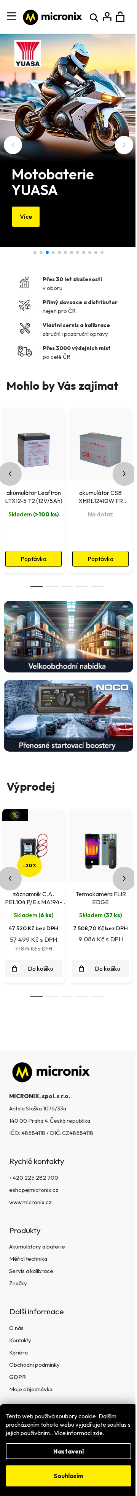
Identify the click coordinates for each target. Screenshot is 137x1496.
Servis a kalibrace (31, 1271)
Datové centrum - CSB (35, 252)
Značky (18, 1283)
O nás (16, 1328)
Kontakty (20, 1340)
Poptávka (33, 559)
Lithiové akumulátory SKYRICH (95, 252)
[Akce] (33, 844)
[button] (13, 145)
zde (98, 1433)
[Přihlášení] (107, 17)
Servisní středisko (89, 252)
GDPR (17, 1376)
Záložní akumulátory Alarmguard (102, 252)
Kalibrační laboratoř (71, 252)
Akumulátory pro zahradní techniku (65, 252)
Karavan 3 (53, 252)
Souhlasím (68, 1476)
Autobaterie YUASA (77, 252)
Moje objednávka (31, 1389)
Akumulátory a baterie (37, 1246)
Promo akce (59, 252)
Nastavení (68, 1451)
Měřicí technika (28, 1258)
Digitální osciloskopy (41, 252)
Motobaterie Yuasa (47, 252)
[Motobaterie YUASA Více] (68, 97)
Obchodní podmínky (34, 1364)
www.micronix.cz (30, 1202)
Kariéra (18, 1352)
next (124, 474)
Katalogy (83, 252)
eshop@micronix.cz (33, 1189)
